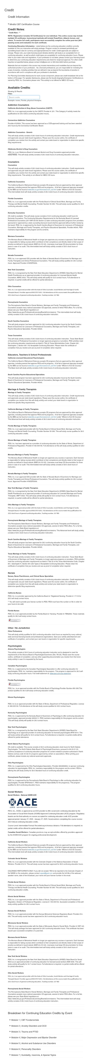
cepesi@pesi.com (46, 873)
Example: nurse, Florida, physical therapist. (25, 100)
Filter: (11, 93)
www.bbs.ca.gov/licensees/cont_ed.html (42, 189)
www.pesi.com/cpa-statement (60, 673)
